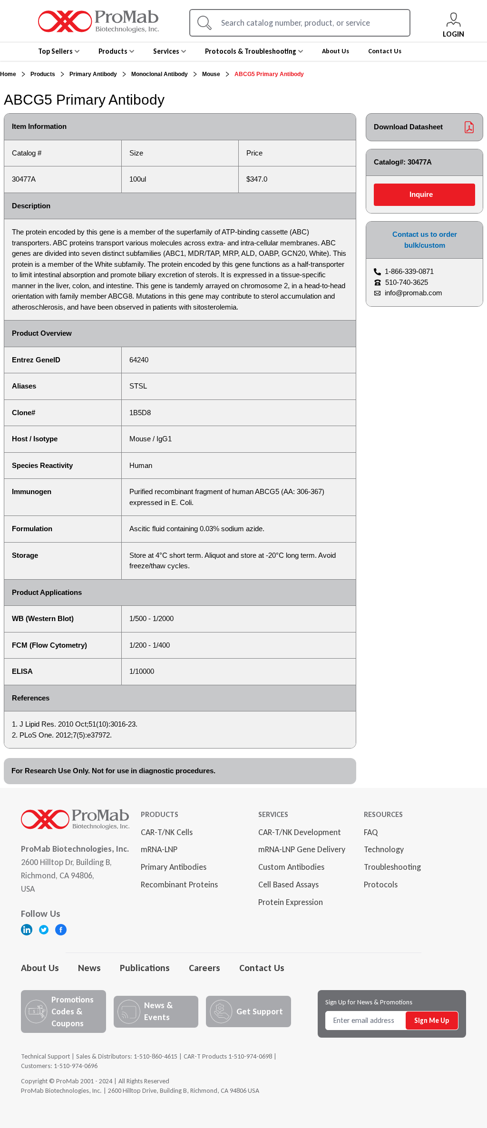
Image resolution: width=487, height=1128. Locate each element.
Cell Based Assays (288, 884)
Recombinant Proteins (179, 884)
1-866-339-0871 (409, 271)
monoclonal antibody (159, 74)
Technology (384, 849)
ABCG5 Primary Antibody (269, 74)
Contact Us (261, 967)
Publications (145, 967)
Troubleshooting (392, 867)
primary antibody (93, 74)
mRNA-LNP (159, 849)
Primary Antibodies (173, 867)
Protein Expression (290, 902)
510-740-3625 (406, 282)
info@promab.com (413, 293)
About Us (40, 967)
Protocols (381, 884)
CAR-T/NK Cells (167, 832)
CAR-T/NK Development (299, 832)
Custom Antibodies (291, 867)
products (42, 74)
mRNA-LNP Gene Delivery (301, 849)
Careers (204, 967)
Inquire (421, 194)
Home (8, 74)
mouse (211, 74)
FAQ (371, 832)
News (89, 967)
